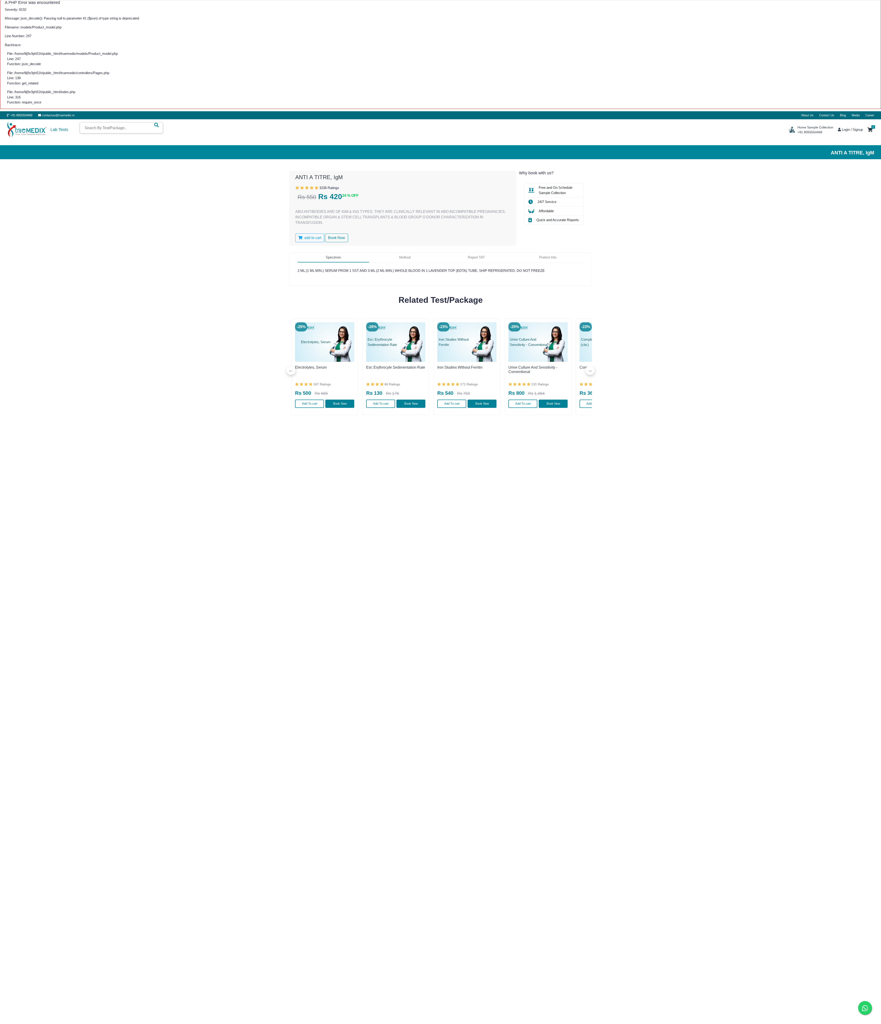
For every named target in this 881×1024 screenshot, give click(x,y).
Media (856, 115)
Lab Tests (59, 129)
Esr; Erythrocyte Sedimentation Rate (395, 367)
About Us (807, 115)
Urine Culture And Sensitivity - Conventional (532, 369)
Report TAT (476, 257)
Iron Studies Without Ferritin (459, 367)
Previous (291, 370)
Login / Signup (852, 129)
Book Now (340, 403)
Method (404, 257)
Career (869, 115)
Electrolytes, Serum (311, 367)
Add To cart (309, 403)
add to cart (312, 238)
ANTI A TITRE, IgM (319, 177)
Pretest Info (547, 257)
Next (590, 370)
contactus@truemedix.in (58, 115)
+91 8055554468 (21, 115)
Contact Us (826, 115)
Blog (843, 115)
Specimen (333, 257)
